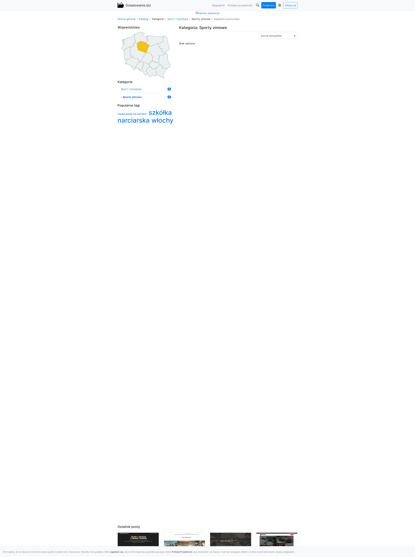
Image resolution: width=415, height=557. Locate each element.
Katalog (143, 19)
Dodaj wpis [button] (268, 5)
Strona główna (126, 19)
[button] (258, 5)
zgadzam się (117, 552)
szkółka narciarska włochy (145, 116)
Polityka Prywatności (182, 552)
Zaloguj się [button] (290, 5)
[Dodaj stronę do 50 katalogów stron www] (207, 12)
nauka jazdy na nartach (132, 113)
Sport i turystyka (177, 19)
